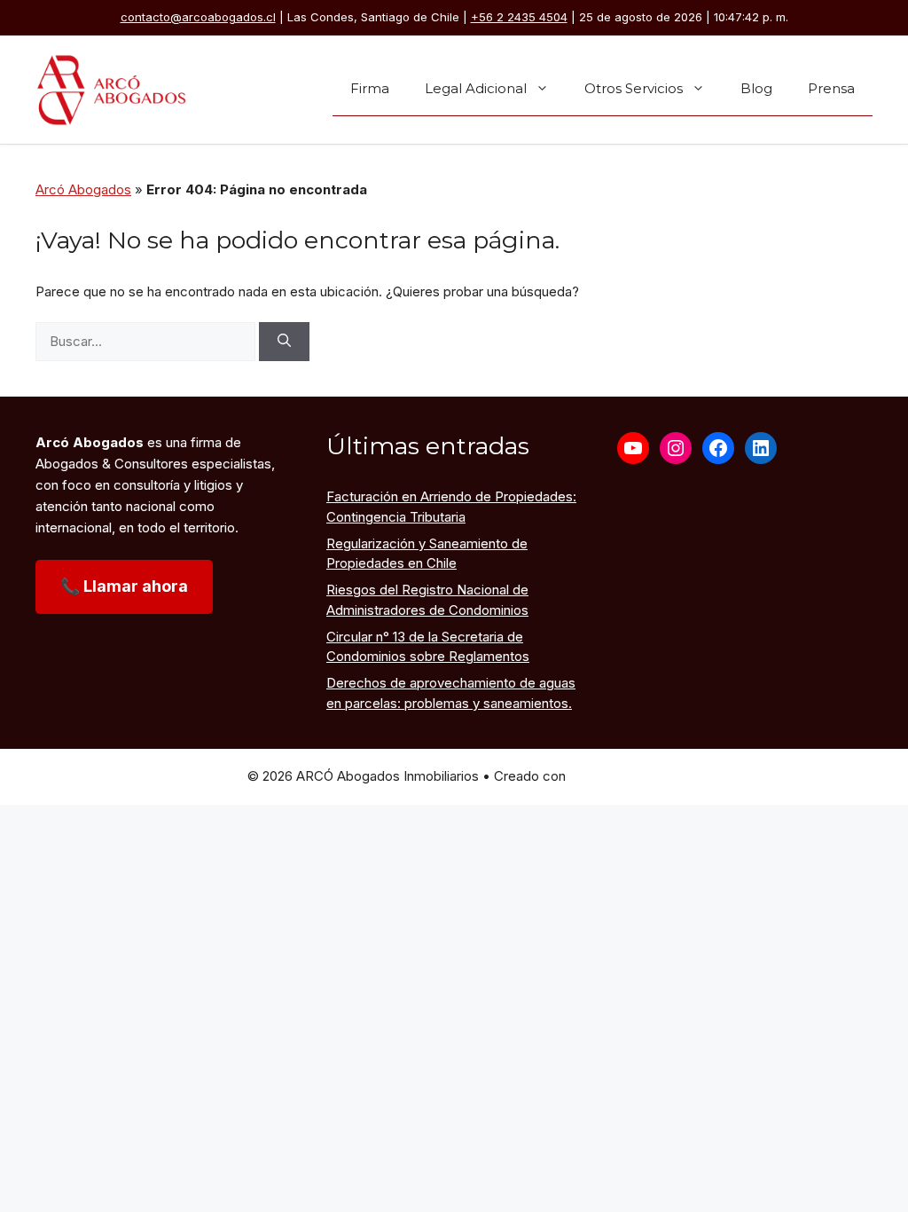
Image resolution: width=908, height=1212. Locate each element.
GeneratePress (615, 775)
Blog (756, 88)
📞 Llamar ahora (124, 586)
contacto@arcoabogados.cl (198, 17)
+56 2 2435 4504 (519, 17)
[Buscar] (284, 342)
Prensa (831, 88)
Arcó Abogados (83, 189)
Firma (369, 88)
